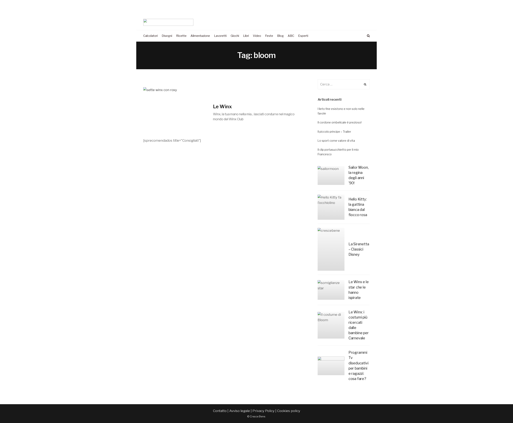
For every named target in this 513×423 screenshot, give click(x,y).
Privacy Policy (263, 411)
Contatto (220, 411)
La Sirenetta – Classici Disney (358, 249)
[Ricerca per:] (344, 84)
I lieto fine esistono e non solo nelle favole (341, 111)
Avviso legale (239, 411)
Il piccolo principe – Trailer (334, 131)
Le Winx (222, 106)
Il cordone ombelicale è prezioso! (340, 122)
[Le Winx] (175, 112)
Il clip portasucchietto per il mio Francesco (338, 152)
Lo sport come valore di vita (336, 140)
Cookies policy (288, 411)
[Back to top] (500, 411)
